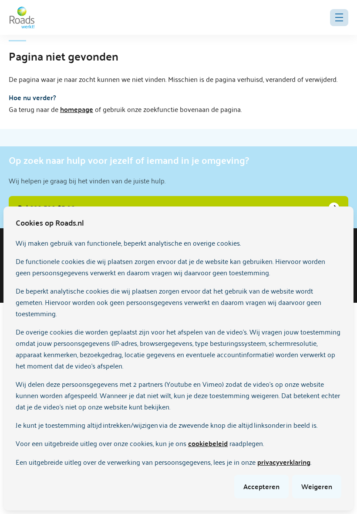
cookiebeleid (208, 443)
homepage (76, 109)
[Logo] (22, 17)
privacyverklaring (283, 462)
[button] (339, 17)
